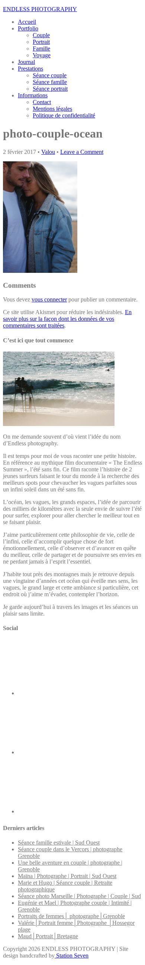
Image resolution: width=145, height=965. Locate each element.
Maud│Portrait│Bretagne (48, 936)
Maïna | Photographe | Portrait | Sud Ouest (67, 876)
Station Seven (71, 955)
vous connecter (49, 299)
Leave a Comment (81, 152)
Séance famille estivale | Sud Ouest (59, 842)
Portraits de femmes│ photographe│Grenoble (71, 916)
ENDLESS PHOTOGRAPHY (40, 9)
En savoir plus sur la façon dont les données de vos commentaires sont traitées (67, 319)
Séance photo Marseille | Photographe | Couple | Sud (79, 896)
